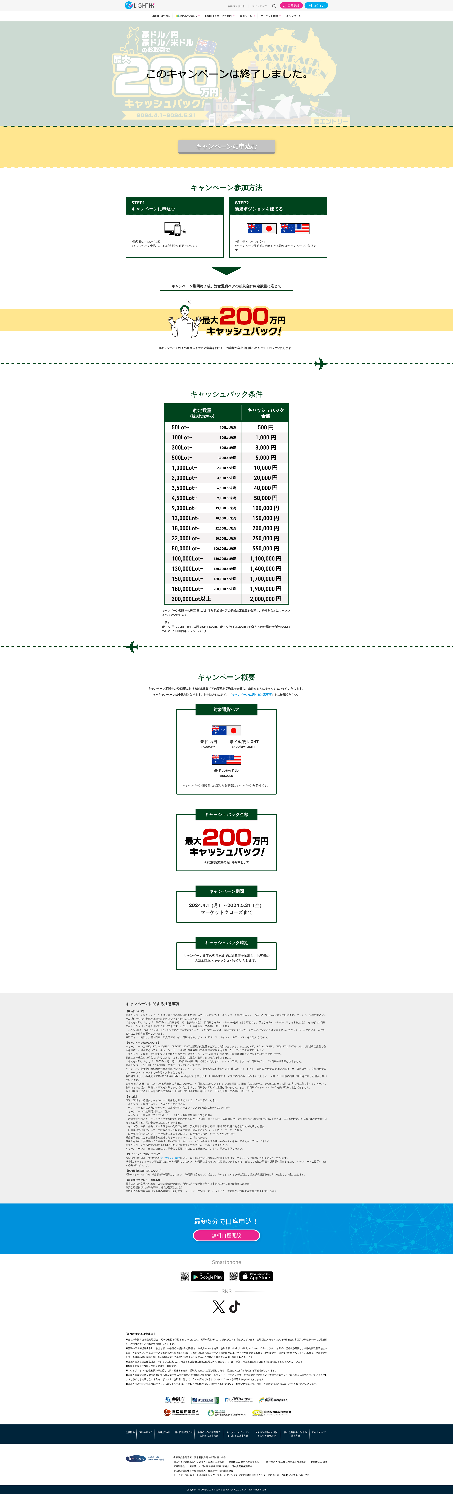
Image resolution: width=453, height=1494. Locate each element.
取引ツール (246, 15)
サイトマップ (259, 6)
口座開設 (293, 5)
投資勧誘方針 (163, 1432)
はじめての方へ (186, 15)
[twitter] (219, 1307)
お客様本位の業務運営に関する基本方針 (209, 1434)
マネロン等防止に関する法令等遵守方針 (266, 1434)
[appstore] (251, 1276)
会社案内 (130, 1432)
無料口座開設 (226, 1235)
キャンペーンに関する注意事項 (252, 694)
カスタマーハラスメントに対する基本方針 (238, 1434)
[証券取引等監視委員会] (271, 1413)
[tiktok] (234, 1307)
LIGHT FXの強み (161, 15)
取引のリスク (146, 1432)
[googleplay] (202, 1276)
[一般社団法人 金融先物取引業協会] (239, 1399)
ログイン (319, 5)
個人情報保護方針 (183, 1432)
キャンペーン (293, 15)
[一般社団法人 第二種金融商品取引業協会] (273, 1400)
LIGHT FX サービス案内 (218, 15)
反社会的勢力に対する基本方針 (295, 1434)
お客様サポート (236, 6)
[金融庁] (175, 1400)
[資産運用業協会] (181, 1412)
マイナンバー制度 (170, 1157)
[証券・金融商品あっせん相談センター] (226, 1413)
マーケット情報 (269, 15)
